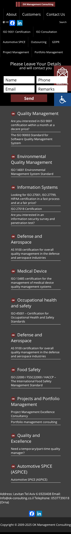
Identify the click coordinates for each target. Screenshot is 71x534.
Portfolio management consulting (34, 422)
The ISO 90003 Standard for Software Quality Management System (31, 139)
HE (7, 22)
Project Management (16, 52)
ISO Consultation (46, 32)
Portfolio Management (49, 52)
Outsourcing (38, 42)
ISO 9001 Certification (16, 32)
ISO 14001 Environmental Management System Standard (32, 172)
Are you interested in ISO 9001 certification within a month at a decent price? (33, 125)
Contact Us (55, 14)
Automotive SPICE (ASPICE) (29, 480)
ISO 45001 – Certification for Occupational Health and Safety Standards (32, 317)
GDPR (55, 42)
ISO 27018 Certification (26, 209)
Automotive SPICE (14, 42)
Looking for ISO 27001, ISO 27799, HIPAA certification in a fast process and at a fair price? (35, 199)
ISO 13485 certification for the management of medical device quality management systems (32, 283)
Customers (31, 14)
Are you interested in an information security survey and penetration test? (33, 219)
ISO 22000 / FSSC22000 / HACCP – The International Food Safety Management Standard (33, 381)
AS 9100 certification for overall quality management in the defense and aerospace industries (35, 254)
